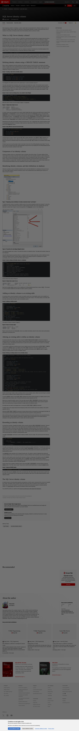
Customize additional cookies (41, 728)
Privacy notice (51, 728)
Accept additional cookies (14, 728)
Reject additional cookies (27, 728)
